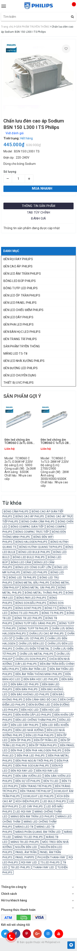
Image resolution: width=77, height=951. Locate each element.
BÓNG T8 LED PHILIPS (28, 618)
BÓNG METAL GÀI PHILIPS (38, 587)
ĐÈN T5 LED (51, 781)
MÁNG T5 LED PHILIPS (29, 837)
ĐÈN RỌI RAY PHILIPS (18, 259)
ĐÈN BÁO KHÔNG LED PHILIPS (30, 694)
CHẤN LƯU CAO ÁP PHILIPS (46, 633)
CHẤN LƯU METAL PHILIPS (36, 653)
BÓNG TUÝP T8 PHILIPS (34, 628)
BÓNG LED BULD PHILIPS (29, 557)
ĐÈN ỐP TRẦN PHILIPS (43, 745)
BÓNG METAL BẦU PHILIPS (32, 582)
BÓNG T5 (50, 608)
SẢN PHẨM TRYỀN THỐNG (21, 346)
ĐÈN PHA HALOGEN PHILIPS (44, 750)
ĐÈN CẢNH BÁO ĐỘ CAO (41, 699)
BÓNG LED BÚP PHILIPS (19, 281)
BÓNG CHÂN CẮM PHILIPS (38, 521)
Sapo (47, 946)
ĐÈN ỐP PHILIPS (21, 740)
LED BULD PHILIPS (54, 801)
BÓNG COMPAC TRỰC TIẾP (32, 531)
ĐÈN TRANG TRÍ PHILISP (35, 791)
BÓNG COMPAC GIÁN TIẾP (27, 526)
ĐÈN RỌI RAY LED (22, 770)
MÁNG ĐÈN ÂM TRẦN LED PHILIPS (32, 816)
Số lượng (9, 171)
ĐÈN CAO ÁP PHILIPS (18, 266)
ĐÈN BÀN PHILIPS (26, 689)
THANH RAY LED (43, 867)
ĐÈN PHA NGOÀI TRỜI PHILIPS (34, 760)
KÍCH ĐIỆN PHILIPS (27, 801)
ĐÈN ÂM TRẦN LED (34, 669)
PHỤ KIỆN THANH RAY (51, 857)
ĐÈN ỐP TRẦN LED (45, 740)
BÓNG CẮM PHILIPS (16, 511)
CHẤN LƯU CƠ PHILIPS (30, 638)
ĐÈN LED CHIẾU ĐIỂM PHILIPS (23, 310)
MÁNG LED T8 (24, 826)
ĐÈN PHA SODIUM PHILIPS (32, 765)
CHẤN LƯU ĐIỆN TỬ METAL (32, 648)
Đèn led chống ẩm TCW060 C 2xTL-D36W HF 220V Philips (19, 441)
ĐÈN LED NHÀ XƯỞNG (29, 730)
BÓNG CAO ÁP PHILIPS (29, 516)
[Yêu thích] (66, 48)
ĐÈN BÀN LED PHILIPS (25, 684)
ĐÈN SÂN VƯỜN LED (28, 775)
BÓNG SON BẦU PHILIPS (30, 603)
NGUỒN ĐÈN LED (26, 847)
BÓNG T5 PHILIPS (53, 613)
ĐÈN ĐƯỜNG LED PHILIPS (20, 368)
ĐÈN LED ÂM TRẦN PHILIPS (22, 273)
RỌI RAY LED (29, 862)
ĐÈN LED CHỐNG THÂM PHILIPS (35, 719)
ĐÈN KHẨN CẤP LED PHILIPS (33, 714)
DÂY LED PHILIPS (26, 663)
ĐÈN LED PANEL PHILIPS (20, 302)
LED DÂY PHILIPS (32, 806)
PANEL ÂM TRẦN (26, 852)
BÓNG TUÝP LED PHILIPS (20, 288)
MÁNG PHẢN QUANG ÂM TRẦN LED (38, 831)
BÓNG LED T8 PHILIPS (23, 577)
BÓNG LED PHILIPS (35, 572)
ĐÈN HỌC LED (30, 709)
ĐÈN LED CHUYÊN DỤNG (19, 375)
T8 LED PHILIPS (20, 867)
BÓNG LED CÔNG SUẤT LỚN (33, 567)
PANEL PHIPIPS (24, 857)
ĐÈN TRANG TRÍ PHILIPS (20, 339)
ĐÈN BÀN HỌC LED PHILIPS (21, 331)
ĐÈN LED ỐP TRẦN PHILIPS (21, 295)
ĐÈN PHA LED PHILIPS (18, 324)
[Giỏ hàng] (70, 8)
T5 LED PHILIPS (50, 862)
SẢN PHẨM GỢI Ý (22, 396)
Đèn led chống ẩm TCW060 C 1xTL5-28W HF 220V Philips (56, 441)
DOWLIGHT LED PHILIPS (38, 796)
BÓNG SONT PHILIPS (28, 608)
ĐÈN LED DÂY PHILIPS (18, 317)
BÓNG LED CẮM (21, 562)
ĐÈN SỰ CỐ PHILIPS (27, 781)
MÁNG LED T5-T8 (15, 353)
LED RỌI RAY (23, 811)
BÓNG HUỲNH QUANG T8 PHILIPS (40, 546)
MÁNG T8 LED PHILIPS (25, 841)
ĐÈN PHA (16, 750)
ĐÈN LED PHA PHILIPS (40, 735)
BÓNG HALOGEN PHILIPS (31, 541)
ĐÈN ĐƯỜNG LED (39, 704)
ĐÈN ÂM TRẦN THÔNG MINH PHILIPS (38, 674)
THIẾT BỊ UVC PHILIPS (18, 382)
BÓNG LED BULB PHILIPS (34, 552)
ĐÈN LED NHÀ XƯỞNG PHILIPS (23, 361)
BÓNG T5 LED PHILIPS (24, 613)
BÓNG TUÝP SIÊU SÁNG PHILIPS (35, 623)
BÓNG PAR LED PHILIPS (31, 597)
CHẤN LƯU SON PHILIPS (30, 659)
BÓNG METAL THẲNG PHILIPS (43, 592)
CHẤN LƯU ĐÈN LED (31, 643)
